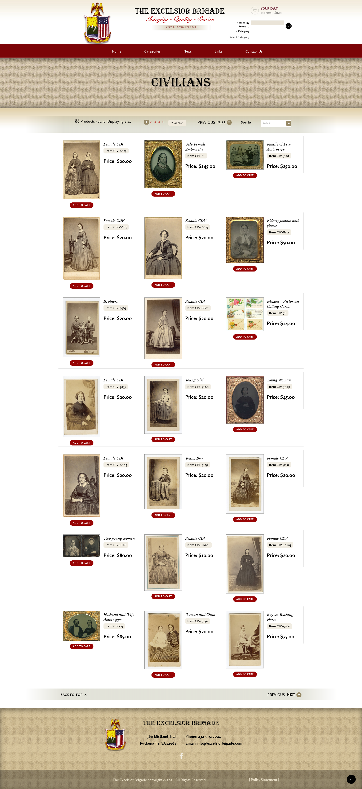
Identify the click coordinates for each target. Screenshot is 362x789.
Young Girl (194, 380)
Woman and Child (200, 615)
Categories (152, 51)
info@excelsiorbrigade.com (219, 743)
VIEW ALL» (177, 122)
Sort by (246, 122)
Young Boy (194, 458)
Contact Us (254, 51)
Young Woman (279, 380)
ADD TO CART (81, 205)
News (188, 51)
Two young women (119, 538)
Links (218, 51)
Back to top (72, 694)
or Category (242, 31)
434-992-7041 (209, 736)
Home (116, 51)
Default (266, 123)
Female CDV (113, 144)
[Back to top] (351, 779)
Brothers (110, 301)
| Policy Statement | (264, 779)
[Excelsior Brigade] (97, 25)
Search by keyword (243, 24)
